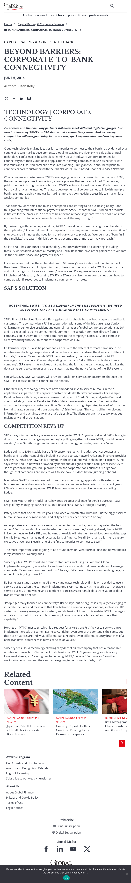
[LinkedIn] (23, 99)
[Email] (30, 98)
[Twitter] (8, 99)
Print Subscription (68, 826)
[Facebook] (15, 99)
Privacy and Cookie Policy (22, 797)
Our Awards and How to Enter (25, 763)
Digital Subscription (68, 832)
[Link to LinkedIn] (60, 849)
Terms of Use (14, 803)
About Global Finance (20, 792)
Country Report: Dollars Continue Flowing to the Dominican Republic (73, 730)
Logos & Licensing (17, 773)
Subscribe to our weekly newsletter (28, 778)
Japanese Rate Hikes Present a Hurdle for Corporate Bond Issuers (26, 730)
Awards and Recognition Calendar (28, 768)
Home (8, 24)
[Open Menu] (122, 6)
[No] (126, 874)
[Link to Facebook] (46, 849)
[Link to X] (87, 849)
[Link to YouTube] (73, 849)
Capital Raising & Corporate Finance (41, 24)
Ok (66, 878)
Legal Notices (14, 808)
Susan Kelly (25, 86)
